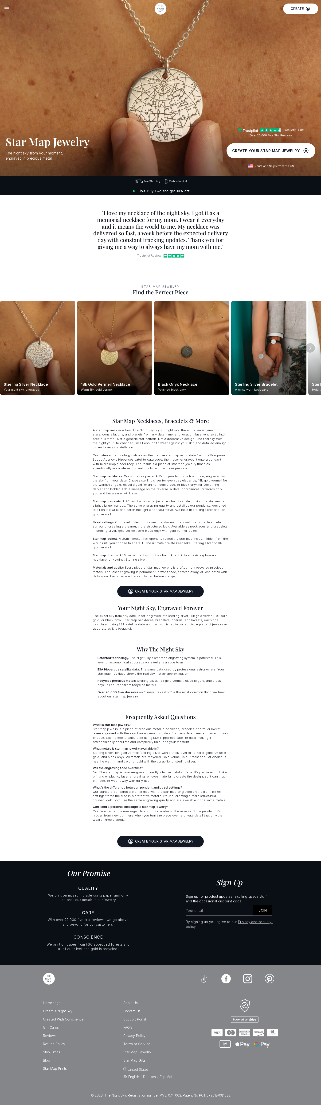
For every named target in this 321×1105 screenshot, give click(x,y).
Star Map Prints (55, 1068)
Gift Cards (51, 1027)
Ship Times (51, 1052)
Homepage (52, 1003)
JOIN (263, 910)
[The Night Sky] (49, 979)
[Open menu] (7, 9)
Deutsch (149, 1077)
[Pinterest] (269, 978)
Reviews (49, 1036)
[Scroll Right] (310, 348)
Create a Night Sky (58, 1011)
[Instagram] (247, 978)
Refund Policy (54, 1044)
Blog (46, 1060)
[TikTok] (204, 978)
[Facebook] (226, 978)
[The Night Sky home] (160, 9)
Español (166, 1077)
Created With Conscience (63, 1019)
